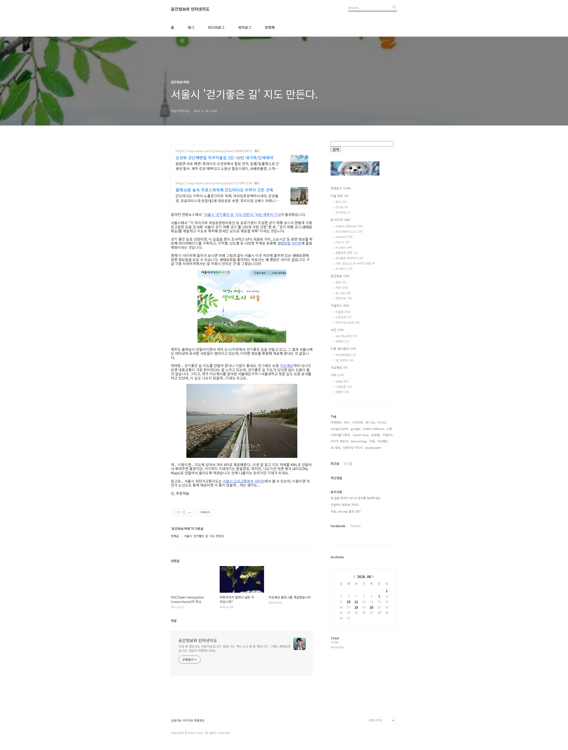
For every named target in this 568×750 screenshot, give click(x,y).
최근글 (335, 463)
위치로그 (244, 27)
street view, (361, 435)
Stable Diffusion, (374, 429)
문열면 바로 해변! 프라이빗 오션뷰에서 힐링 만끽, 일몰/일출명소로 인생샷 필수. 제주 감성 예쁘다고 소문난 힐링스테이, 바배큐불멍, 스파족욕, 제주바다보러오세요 (227, 166)
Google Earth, (340, 429)
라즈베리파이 (345, 355)
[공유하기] (184, 512)
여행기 (342, 392)
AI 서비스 (344, 269)
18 (356, 607)
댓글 (174, 620)
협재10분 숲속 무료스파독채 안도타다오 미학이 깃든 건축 (224, 189)
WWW (342, 381)
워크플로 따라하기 (349, 258)
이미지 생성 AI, (340, 441)
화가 (341, 202)
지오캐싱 (286, 365)
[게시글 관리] (189, 512)
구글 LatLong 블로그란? (346, 511)
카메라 (342, 341)
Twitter (355, 526)
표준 (341, 282)
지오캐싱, (383, 441)
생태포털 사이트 (289, 243)
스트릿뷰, (358, 422)
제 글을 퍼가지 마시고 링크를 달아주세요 (355, 498)
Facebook (338, 526)
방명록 (270, 27)
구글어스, (388, 435)
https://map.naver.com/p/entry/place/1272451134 (214, 183)
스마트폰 (343, 387)
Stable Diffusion (348, 226)
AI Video (343, 247)
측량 (341, 287)
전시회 (341, 207)
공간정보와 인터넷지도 (190, 9)
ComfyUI (344, 237)
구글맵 (343, 312)
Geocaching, (359, 441)
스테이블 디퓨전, (341, 435)
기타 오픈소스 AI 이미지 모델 (355, 263)
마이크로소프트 (347, 322)
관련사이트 (375, 720)
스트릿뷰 (343, 317)
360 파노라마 (346, 336)
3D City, (370, 422)
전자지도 (343, 298)
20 (371, 607)
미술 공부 (340, 195)
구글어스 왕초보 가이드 (345, 505)
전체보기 (341, 188)
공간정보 (340, 276)
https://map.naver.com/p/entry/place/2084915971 (214, 151)
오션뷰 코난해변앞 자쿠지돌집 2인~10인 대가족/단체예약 (224, 157)
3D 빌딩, (336, 447)
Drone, (382, 422)
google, (356, 429)
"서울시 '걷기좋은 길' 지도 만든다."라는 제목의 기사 (242, 214)
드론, (390, 429)
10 (348, 601)
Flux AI (342, 242)
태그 (191, 27)
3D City (343, 293)
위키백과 (342, 212)
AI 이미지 (340, 219)
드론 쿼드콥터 (343, 348)
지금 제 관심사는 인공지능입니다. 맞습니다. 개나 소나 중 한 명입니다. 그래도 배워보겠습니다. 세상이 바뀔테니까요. (234, 648)
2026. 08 (364, 576)
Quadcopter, (373, 447)
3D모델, (376, 435)
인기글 (348, 463)
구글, (372, 441)
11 (356, 601)
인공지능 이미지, (353, 447)
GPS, (347, 422)
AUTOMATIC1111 (349, 231)
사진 (337, 329)
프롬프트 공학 (346, 253)
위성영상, (336, 422)
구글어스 (340, 305)
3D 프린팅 (344, 360)
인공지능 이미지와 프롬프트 (188, 720)
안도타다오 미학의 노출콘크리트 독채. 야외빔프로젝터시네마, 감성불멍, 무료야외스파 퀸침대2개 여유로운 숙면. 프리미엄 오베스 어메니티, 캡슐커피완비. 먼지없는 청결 (228, 198)
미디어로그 (216, 27)
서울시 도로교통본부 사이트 (243, 481)
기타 (337, 375)
